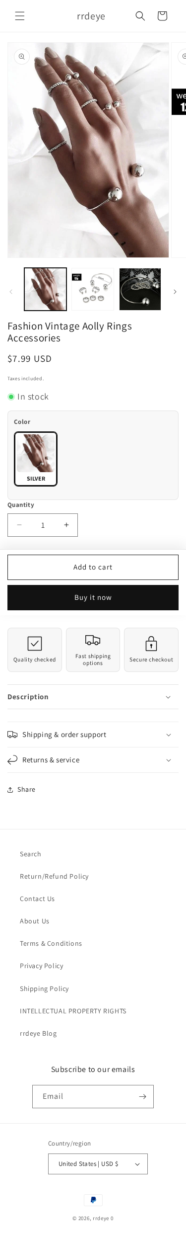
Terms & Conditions (51, 943)
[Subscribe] (142, 1096)
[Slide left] (11, 292)
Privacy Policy (41, 965)
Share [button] (26, 789)
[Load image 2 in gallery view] (92, 289)
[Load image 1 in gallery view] (45, 289)
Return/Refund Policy (54, 876)
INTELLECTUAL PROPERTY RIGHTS (73, 1010)
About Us (35, 920)
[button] (20, 16)
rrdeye (101, 1218)
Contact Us (37, 898)
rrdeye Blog (38, 1033)
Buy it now (93, 597)
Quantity (20, 504)
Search (31, 853)
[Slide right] (175, 292)
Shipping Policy (44, 988)
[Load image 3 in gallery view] (140, 289)
